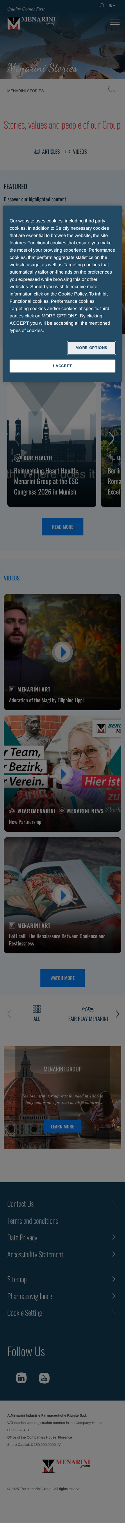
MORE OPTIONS (92, 347)
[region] (62, 293)
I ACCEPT (62, 366)
